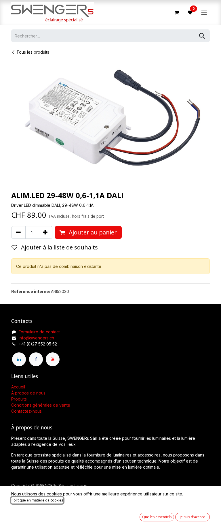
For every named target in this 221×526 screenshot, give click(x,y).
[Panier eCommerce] (176, 12)
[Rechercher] (202, 35)
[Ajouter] (45, 232)
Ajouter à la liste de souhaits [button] (59, 247)
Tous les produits (32, 52)
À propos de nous (28, 392)
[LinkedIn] (19, 359)
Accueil (18, 386)
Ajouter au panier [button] (92, 232)
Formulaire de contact (39, 331)
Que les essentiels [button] (157, 516)
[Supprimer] (18, 232)
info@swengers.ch (36, 337)
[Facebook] (36, 359)
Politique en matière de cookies (37, 500)
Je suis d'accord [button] (192, 516)
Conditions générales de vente (40, 405)
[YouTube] (53, 359)
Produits (19, 399)
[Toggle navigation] (204, 12)
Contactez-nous (26, 411)
